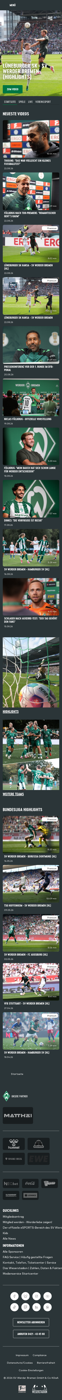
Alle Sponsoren (13, 1251)
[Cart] (48, 5)
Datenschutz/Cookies (20, 1362)
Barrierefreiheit (46, 1362)
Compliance (39, 1355)
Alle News (9, 1238)
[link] (31, 145)
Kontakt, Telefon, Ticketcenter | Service (29, 1262)
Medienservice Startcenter (20, 1273)
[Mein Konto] (55, 5)
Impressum (22, 1355)
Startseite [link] (17, 1073)
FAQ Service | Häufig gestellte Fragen (28, 1257)
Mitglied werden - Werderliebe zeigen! (27, 1222)
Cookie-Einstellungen (31, 1370)
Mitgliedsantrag (13, 1216)
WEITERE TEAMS (13, 794)
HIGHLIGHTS (11, 711)
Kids (5, 1232)
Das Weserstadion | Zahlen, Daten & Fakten (32, 1268)
